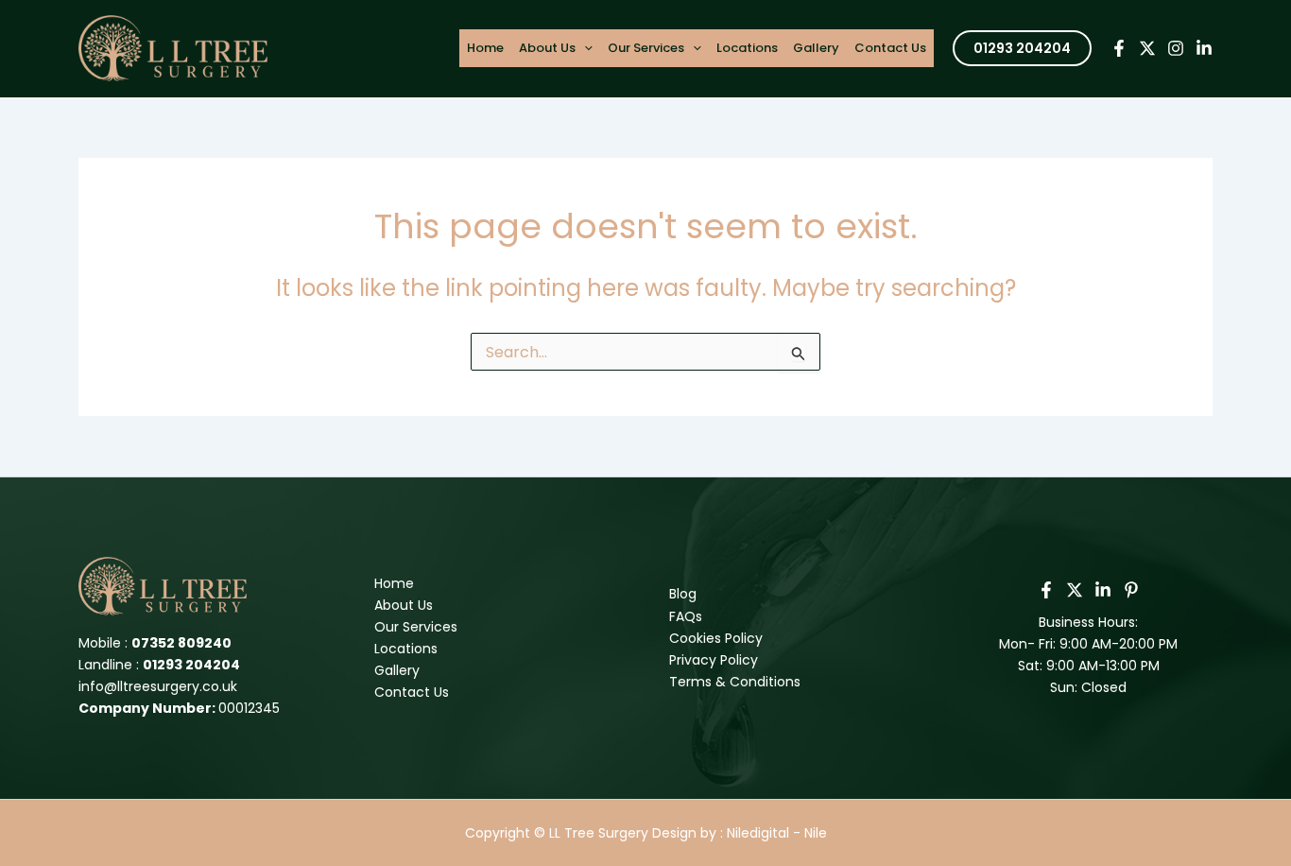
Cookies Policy (716, 638)
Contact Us (890, 48)
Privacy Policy (713, 659)
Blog (683, 593)
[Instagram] (1175, 48)
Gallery (816, 48)
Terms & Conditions (734, 681)
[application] (584, 48)
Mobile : (155, 642)
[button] (1022, 48)
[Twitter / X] (1074, 589)
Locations (747, 48)
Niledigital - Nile (777, 832)
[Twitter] (1147, 48)
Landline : (159, 664)
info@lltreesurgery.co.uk (157, 686)
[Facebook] (1118, 48)
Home (485, 48)
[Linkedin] (1204, 48)
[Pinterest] (1131, 589)
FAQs (685, 616)
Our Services (646, 48)
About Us (547, 48)
